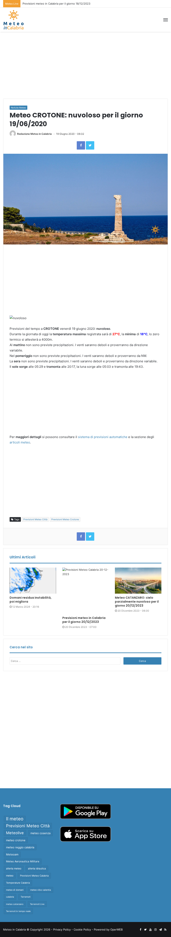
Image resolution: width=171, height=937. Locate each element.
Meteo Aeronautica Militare (22, 861)
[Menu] (165, 20)
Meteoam (12, 854)
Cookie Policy (82, 929)
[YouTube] (150, 929)
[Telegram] (160, 929)
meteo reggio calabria (20, 847)
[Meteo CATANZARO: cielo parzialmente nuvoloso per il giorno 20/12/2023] (138, 581)
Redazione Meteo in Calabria (34, 133)
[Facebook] (81, 145)
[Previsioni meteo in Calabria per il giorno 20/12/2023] (85, 591)
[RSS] (165, 929)
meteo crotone (15, 840)
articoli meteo (20, 442)
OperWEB (116, 929)
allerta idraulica (37, 868)
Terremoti (25, 896)
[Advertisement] (85, 65)
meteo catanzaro (14, 904)
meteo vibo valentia (40, 889)
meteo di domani (15, 889)
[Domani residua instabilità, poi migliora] (33, 581)
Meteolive (15, 833)
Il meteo (14, 818)
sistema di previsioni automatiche (102, 437)
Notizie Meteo (18, 107)
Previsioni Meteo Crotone (65, 519)
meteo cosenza (40, 833)
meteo (9, 875)
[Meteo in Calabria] (13, 20)
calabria (10, 896)
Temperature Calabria (18, 882)
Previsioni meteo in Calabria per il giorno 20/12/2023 (84, 620)
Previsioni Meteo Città (35, 519)
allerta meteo (13, 868)
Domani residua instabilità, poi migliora (31, 600)
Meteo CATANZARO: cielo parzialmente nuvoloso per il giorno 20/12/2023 (137, 602)
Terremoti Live (37, 904)
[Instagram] (155, 929)
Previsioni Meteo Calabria (34, 875)
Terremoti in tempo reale (18, 911)
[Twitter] (90, 145)
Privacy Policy (62, 929)
